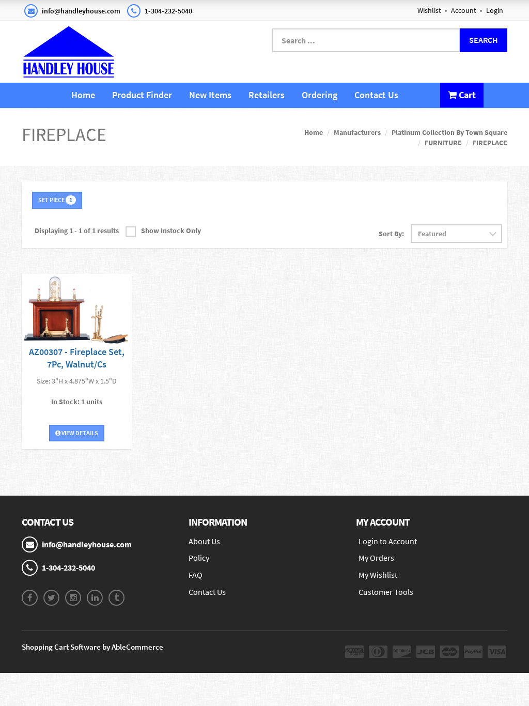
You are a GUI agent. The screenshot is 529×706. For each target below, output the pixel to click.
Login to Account (388, 541)
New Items (210, 95)
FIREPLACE (490, 142)
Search (483, 40)
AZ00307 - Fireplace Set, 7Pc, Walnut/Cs (77, 358)
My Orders (376, 557)
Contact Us (376, 95)
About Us (204, 541)
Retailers (266, 95)
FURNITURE (443, 142)
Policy (199, 557)
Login (494, 10)
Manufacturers (357, 132)
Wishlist (429, 10)
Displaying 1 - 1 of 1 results (77, 230)
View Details (79, 433)
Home (83, 95)
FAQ (196, 575)
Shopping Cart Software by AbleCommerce (92, 647)
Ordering (319, 95)
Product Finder (142, 95)
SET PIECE (55, 200)
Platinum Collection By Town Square (449, 132)
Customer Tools (386, 592)
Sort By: (391, 233)
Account (463, 10)
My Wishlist (378, 575)
